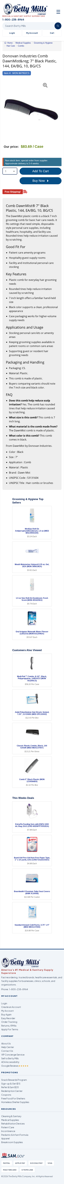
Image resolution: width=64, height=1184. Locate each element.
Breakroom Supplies (12, 1142)
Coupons (6, 1094)
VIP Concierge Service (13, 1054)
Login (4, 1003)
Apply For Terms (9, 1029)
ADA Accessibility (10, 1062)
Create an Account (11, 1007)
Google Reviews (15, 1065)
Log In (12, 33)
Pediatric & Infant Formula (14, 1134)
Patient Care (7, 1127)
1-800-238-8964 (18, 989)
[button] (4, 109)
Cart (52, 33)
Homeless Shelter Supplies (15, 1102)
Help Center (7, 1047)
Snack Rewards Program (14, 1079)
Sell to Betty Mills (10, 1058)
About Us (6, 1043)
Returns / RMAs (8, 1025)
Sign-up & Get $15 (10, 1083)
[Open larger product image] (30, 109)
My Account (32, 33)
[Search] (58, 25)
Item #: (7, 73)
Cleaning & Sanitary (11, 1116)
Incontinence (8, 1131)
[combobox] (9, 171)
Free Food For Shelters (13, 1098)
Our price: (11, 146)
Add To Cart (40, 171)
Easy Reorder (8, 1018)
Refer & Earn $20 (10, 1087)
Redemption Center (12, 1091)
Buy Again (6, 1014)
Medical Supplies (10, 1120)
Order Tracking (9, 1021)
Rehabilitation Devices (13, 1123)
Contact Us (7, 1050)
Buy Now (39, 180)
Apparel (5, 1138)
